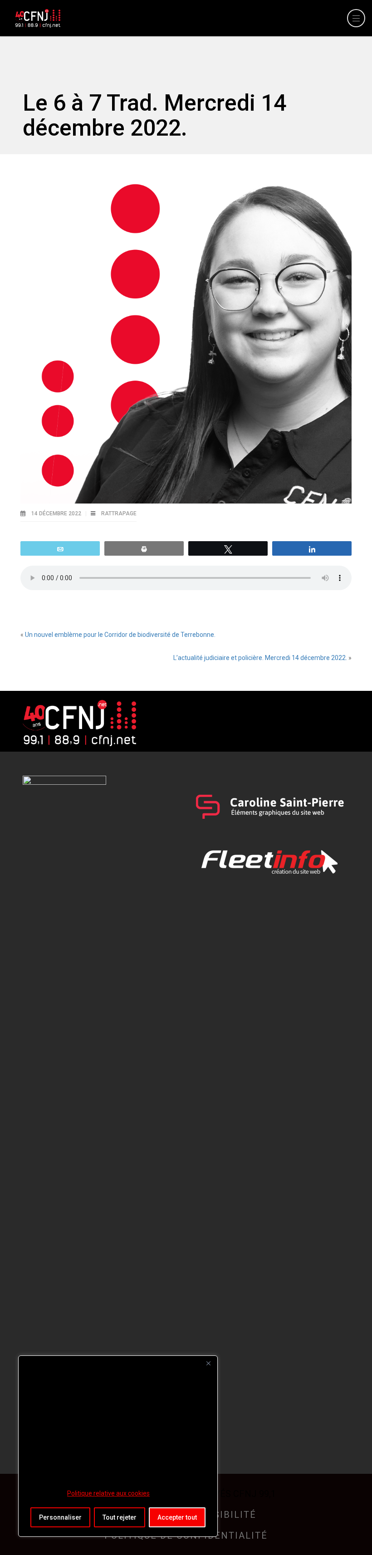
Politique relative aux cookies (108, 1493)
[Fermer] (208, 1363)
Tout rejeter (120, 1517)
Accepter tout (177, 1517)
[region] (118, 1446)
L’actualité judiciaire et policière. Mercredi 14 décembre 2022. (260, 657)
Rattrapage (119, 513)
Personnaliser (60, 1517)
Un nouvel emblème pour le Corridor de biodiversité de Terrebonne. (120, 634)
